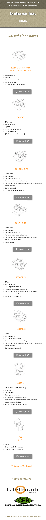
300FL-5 (21, 329)
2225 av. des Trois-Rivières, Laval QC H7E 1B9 (24, 2)
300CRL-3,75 (21, 169)
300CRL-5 (21, 277)
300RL (20, 383)
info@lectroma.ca (31, 6)
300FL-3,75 (20, 223)
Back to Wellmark (23, 466)
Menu (24, 21)
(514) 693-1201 (16, 6)
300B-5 (20, 117)
